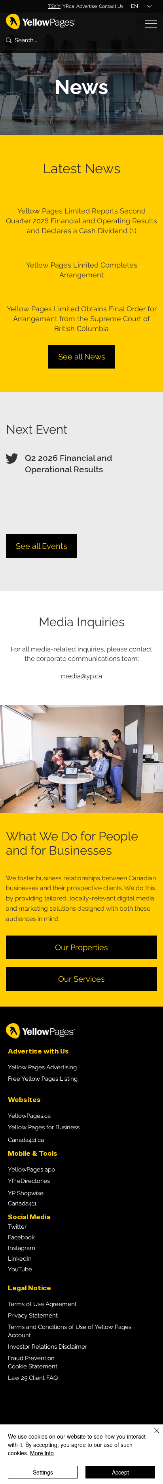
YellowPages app (31, 1169)
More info (42, 1453)
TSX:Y (54, 6)
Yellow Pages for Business (44, 1127)
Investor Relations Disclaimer (47, 1346)
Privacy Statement (33, 1315)
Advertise (86, 6)
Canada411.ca (26, 1139)
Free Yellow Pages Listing (43, 1078)
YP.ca (68, 6)
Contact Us (111, 6)
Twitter (17, 1226)
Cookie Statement (32, 1366)
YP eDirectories (29, 1181)
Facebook (21, 1237)
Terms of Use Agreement (42, 1304)
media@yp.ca (81, 676)
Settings (43, 1472)
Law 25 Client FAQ (33, 1377)
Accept (120, 1472)
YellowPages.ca (29, 1115)
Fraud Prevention (31, 1358)
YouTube (20, 1269)
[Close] (151, 1435)
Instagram (21, 1248)
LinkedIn (20, 1258)
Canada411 (22, 1203)
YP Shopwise (26, 1193)
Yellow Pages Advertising (42, 1067)
